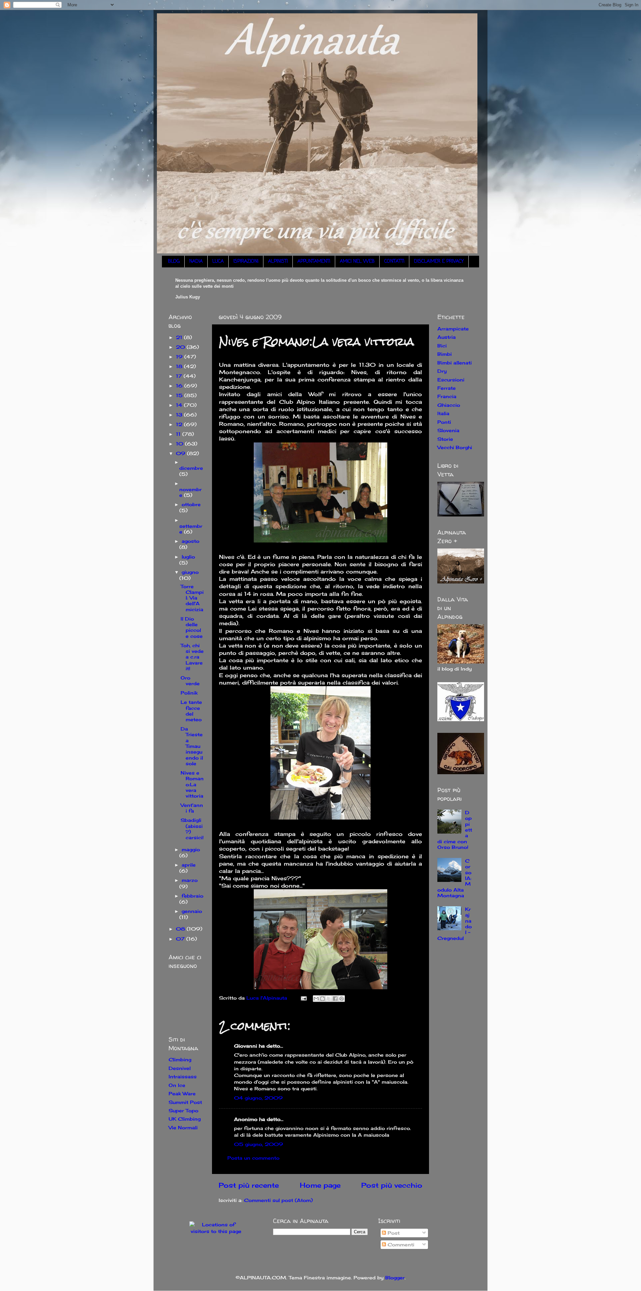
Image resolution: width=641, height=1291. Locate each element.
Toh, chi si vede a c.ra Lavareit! (192, 656)
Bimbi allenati (454, 362)
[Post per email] (303, 998)
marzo (190, 880)
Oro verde (190, 680)
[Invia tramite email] (316, 998)
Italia (443, 413)
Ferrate (446, 388)
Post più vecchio (391, 1185)
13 (180, 414)
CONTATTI (394, 261)
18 (180, 366)
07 (181, 939)
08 (181, 929)
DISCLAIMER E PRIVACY (439, 261)
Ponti (444, 422)
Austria (446, 337)
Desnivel (180, 1068)
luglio (188, 556)
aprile (189, 865)
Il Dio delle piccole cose (192, 627)
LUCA (218, 261)
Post (393, 1233)
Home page (320, 1185)
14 (180, 405)
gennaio (192, 911)
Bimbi (444, 354)
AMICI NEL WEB (357, 261)
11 (179, 434)
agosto (190, 541)
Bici (442, 345)
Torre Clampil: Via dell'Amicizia (192, 597)
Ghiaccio (448, 405)
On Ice (177, 1085)
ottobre (191, 504)
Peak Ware (182, 1093)
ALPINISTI (278, 261)
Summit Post (185, 1102)
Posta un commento (253, 1158)
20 (181, 347)
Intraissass (183, 1076)
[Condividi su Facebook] (335, 998)
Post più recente (249, 1185)
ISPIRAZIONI (245, 261)
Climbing (180, 1059)
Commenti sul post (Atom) (278, 1200)
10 (180, 443)
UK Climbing (185, 1119)
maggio (191, 849)
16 (180, 385)
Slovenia (448, 430)
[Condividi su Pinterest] (341, 998)
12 (180, 424)
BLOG (174, 261)
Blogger (395, 1277)
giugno (190, 572)
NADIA (196, 261)
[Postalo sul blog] (322, 998)
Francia (446, 396)
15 (180, 395)
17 (180, 376)
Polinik (189, 693)
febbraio (192, 896)
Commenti (400, 1244)
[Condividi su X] (329, 998)
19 (180, 356)
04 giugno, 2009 (258, 1098)
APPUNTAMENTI (313, 261)
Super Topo (183, 1110)
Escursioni (450, 379)
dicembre (191, 468)
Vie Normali (183, 1127)
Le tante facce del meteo (191, 710)
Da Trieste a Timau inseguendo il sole (192, 746)
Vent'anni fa (192, 808)
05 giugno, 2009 (258, 1144)
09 (181, 453)
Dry (442, 371)
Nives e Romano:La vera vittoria (192, 784)
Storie (445, 439)
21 (180, 337)
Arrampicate (453, 328)
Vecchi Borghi (454, 447)
